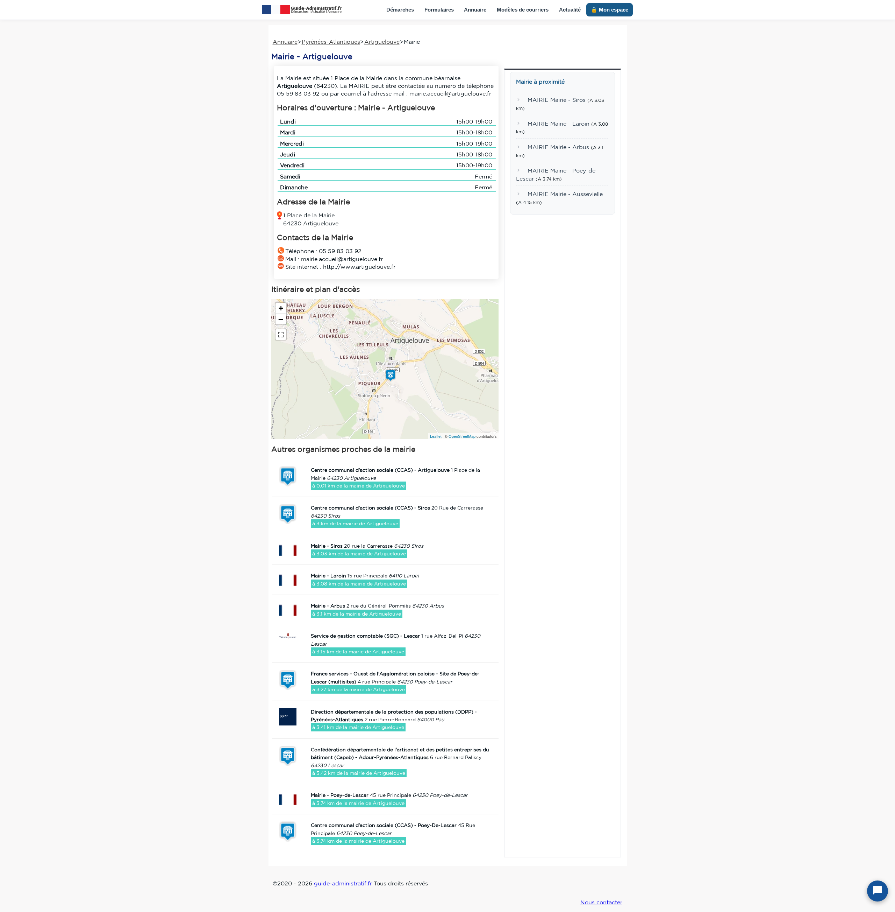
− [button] (280, 319)
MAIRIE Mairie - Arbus (558, 147)
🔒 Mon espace (609, 10)
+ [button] (281, 308)
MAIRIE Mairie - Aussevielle (565, 194)
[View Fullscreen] (280, 334)
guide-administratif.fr (343, 883)
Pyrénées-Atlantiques (331, 41)
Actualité (570, 10)
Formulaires (439, 10)
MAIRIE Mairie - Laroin (558, 123)
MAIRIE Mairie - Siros (557, 100)
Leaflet (436, 436)
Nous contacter (601, 902)
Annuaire (475, 10)
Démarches (400, 10)
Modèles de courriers (523, 10)
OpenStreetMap (462, 436)
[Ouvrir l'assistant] (877, 891)
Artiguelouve (382, 41)
